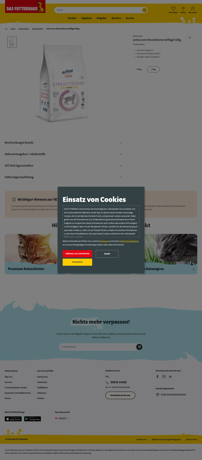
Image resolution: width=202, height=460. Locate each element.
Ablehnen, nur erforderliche (77, 254)
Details (107, 254)
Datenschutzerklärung (129, 241)
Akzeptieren (77, 262)
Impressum (104, 241)
